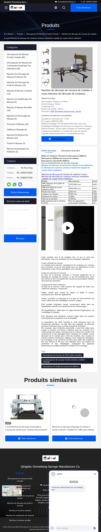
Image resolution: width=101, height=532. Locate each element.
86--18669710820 (90, 2)
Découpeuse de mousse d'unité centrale (42, 34)
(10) (17, 136)
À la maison (9, 34)
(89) (18, 55)
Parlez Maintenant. (83, 8)
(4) (18, 117)
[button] (46, 85)
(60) (19, 66)
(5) (18, 75)
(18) (17, 124)
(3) (18, 150)
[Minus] (94, 474)
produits (20, 34)
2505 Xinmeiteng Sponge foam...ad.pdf (65, 111)
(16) (19, 108)
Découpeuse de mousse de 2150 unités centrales (62, 355)
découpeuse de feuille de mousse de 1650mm (61, 366)
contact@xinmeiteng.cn (66, 2)
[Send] (95, 528)
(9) (17, 130)
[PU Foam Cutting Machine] (67, 228)
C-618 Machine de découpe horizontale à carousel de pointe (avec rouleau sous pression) (26, 428)
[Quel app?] (14, 184)
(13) (18, 83)
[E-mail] (20, 184)
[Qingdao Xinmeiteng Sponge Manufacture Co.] (17, 8)
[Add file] (52, 528)
